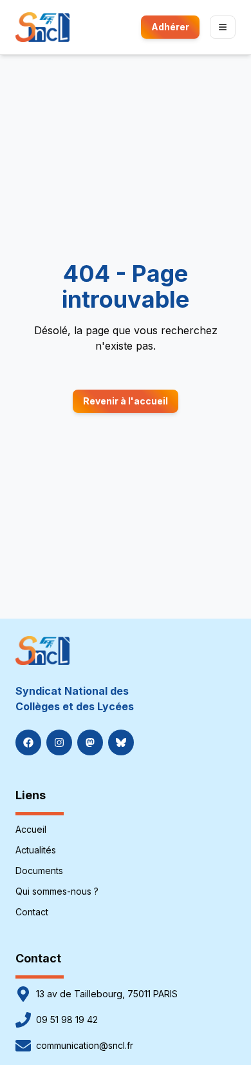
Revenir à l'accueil (125, 400)
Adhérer (170, 26)
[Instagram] (59, 742)
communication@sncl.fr (84, 1045)
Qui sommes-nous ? (56, 891)
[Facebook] (28, 742)
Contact (31, 911)
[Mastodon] (90, 742)
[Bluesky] (121, 742)
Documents (39, 870)
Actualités (35, 849)
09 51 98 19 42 (67, 1019)
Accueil (30, 829)
